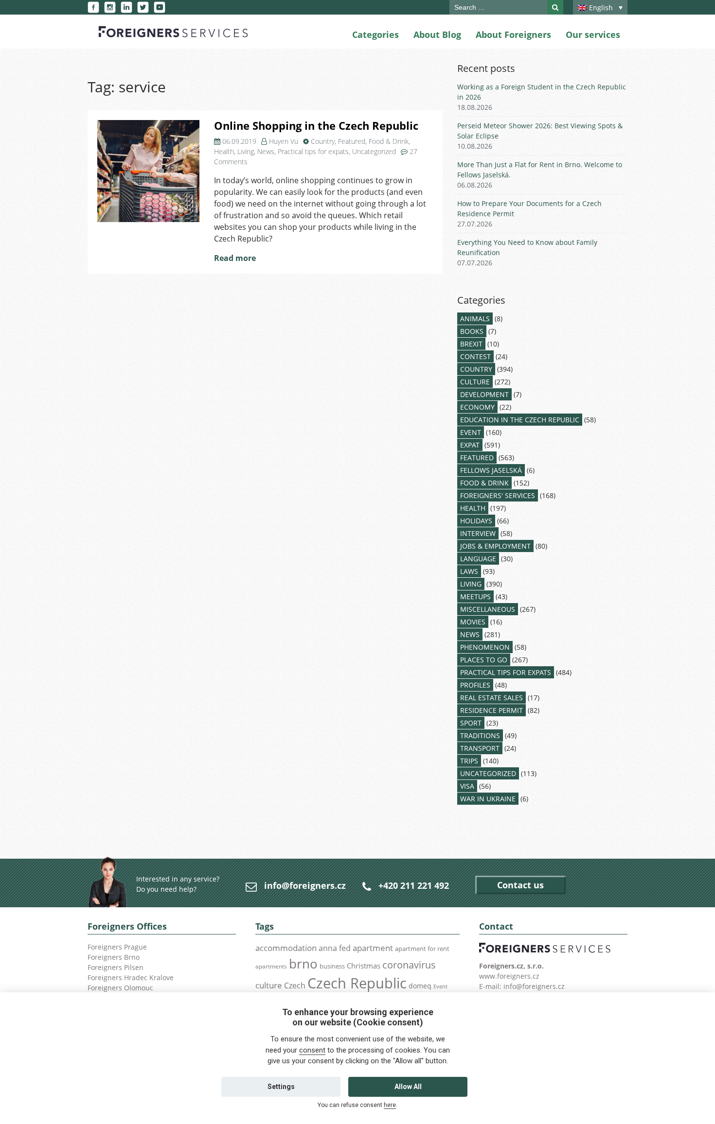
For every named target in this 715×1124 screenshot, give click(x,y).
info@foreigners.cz (305, 885)
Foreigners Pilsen (115, 967)
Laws (469, 571)
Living (245, 151)
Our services (593, 34)
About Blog (437, 34)
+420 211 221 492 (413, 885)
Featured (351, 141)
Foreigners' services (497, 495)
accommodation (286, 947)
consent (312, 1050)
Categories (375, 34)
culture (268, 985)
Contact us (520, 885)
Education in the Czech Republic (519, 419)
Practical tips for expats (313, 151)
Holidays (476, 520)
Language (478, 558)
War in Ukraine (488, 798)
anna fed (335, 948)
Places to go (483, 659)
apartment (373, 947)
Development (484, 394)
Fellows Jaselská (491, 470)
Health (224, 151)
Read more (235, 258)
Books (471, 331)
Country (323, 141)
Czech (294, 985)
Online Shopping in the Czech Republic (316, 125)
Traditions (480, 735)
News (265, 151)
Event (470, 432)
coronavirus (409, 964)
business (332, 966)
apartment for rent (422, 948)
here (390, 1105)
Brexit (471, 343)
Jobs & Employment (495, 546)
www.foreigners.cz (509, 976)
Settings (281, 1086)
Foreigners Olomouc (120, 987)
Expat (470, 445)
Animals (475, 318)
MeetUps (475, 596)
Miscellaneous (487, 609)
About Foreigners (513, 34)
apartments (271, 966)
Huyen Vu (283, 141)
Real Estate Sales (491, 697)
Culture (475, 381)
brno (303, 963)
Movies (472, 621)
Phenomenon (485, 647)
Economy (477, 407)
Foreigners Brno (114, 957)
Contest (475, 356)
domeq (420, 985)
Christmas (363, 965)
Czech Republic (357, 983)
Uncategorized (374, 151)
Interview (478, 533)
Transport (480, 748)
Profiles (475, 685)
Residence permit (491, 710)
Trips (469, 760)
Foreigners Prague (117, 946)
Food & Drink (389, 141)
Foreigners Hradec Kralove (131, 977)
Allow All (408, 1086)
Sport (471, 722)
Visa (467, 786)
